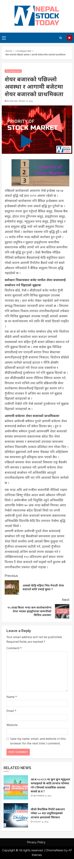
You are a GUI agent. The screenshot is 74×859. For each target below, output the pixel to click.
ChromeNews (54, 850)
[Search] (60, 37)
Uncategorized (13, 71)
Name (11, 697)
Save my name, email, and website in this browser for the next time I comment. (38, 741)
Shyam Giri (12, 101)
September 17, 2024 (42, 796)
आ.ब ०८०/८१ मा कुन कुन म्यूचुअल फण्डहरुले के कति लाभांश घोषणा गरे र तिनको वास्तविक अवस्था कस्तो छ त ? (50, 785)
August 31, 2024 (40, 822)
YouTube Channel (69, 37)
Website (12, 725)
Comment (14, 648)
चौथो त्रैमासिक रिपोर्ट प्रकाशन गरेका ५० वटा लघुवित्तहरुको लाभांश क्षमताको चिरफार (48, 813)
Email (11, 711)
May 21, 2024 (27, 101)
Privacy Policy (36, 842)
